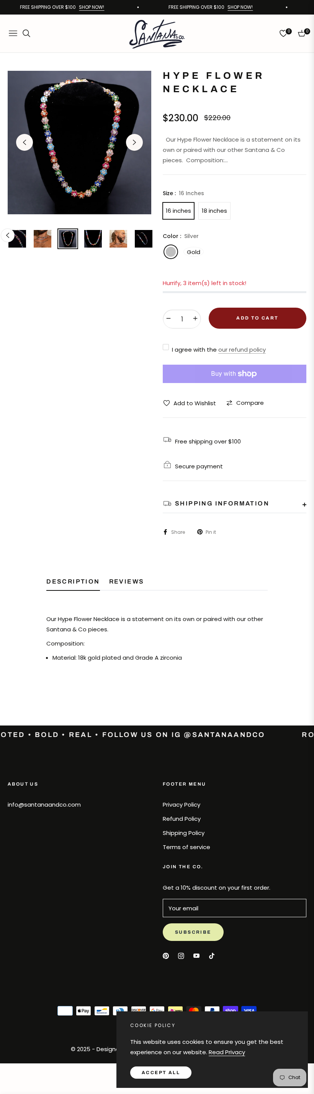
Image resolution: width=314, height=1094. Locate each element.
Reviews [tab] (126, 581)
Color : (181, 236)
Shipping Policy (183, 833)
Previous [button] (24, 142)
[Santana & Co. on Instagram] (181, 955)
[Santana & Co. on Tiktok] (214, 955)
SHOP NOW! (87, 7)
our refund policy (242, 350)
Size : (183, 193)
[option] (79, 142)
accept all (161, 1072)
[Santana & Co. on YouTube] (196, 955)
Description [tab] (73, 581)
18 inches (214, 211)
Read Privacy (227, 1052)
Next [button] (134, 142)
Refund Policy (182, 819)
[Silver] (171, 252)
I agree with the (219, 350)
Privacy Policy (181, 805)
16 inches (178, 211)
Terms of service (186, 847)
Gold (193, 252)
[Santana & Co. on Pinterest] (166, 955)
